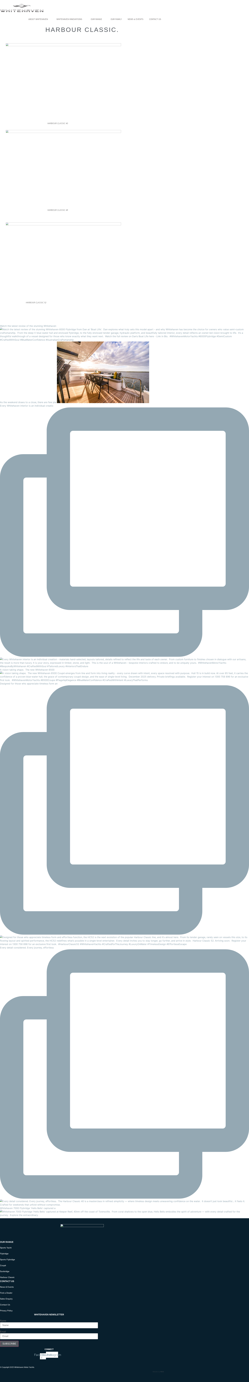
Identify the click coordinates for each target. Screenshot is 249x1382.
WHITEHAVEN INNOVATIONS (69, 19)
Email (3, 1332)
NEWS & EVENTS (135, 19)
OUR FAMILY (116, 19)
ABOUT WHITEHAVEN (38, 19)
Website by (158, 1371)
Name (3, 1321)
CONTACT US (155, 19)
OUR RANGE (96, 19)
